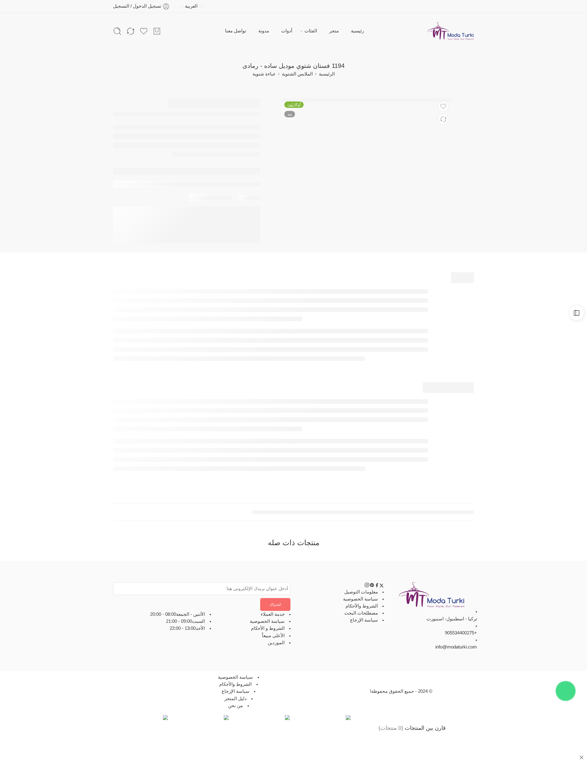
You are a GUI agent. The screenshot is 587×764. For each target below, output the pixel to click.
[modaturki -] (451, 31)
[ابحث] (117, 31)
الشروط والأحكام (361, 606)
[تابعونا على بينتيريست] (372, 586)
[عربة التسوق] (157, 31)
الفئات (311, 30)
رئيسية (357, 30)
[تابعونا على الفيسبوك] (377, 586)
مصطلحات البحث (361, 613)
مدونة (263, 30)
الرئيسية (327, 74)
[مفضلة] (443, 106)
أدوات (286, 30)
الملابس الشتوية (297, 74)
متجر (334, 30)
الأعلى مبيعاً (273, 635)
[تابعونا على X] (381, 586)
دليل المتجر (235, 698)
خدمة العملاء (273, 614)
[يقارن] (443, 119)
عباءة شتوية (264, 74)
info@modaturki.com (456, 647)
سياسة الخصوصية (360, 599)
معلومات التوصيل (361, 591)
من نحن (235, 705)
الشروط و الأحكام (268, 628)
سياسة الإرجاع (364, 620)
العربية (191, 6)
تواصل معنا (235, 30)
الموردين (276, 642)
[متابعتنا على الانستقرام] (367, 586)
